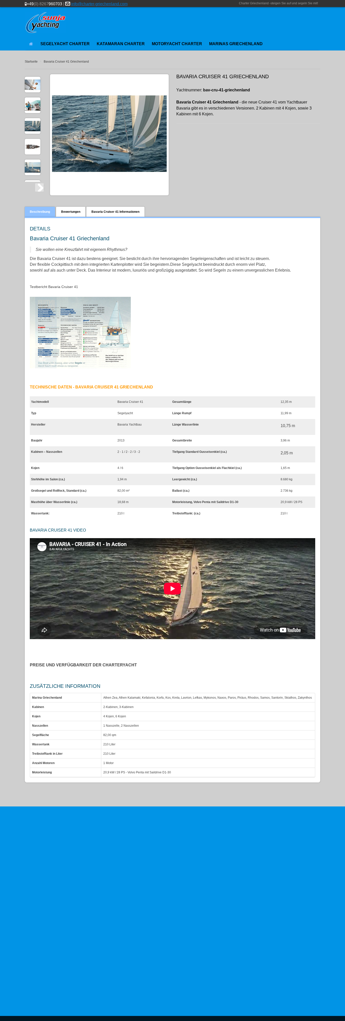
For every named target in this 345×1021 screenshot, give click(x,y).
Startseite (31, 61)
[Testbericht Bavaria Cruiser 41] (80, 333)
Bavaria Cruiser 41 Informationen (115, 212)
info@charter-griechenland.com (99, 4)
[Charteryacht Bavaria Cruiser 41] (32, 84)
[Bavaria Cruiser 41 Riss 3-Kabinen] (32, 146)
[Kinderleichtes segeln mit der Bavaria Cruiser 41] (32, 105)
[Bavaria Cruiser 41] (32, 126)
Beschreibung (40, 212)
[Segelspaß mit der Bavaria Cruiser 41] (32, 167)
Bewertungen (70, 212)
